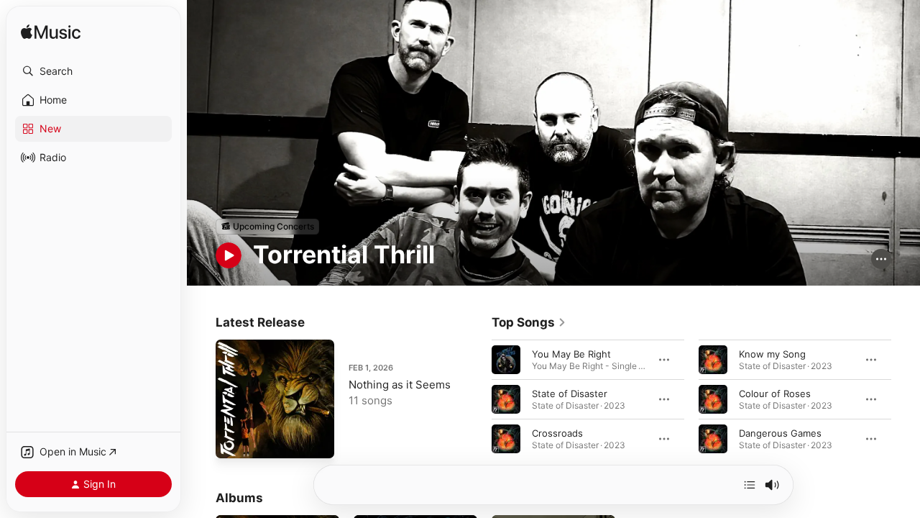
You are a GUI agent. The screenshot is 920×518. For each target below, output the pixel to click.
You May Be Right (571, 353)
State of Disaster (569, 393)
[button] (93, 71)
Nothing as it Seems (400, 384)
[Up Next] (749, 485)
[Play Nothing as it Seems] (233, 440)
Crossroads (557, 432)
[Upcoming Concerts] (267, 227)
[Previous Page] (477, 398)
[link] (529, 322)
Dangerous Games (780, 432)
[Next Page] (906, 398)
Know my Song (772, 353)
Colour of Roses (775, 393)
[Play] (229, 255)
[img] (50, 32)
